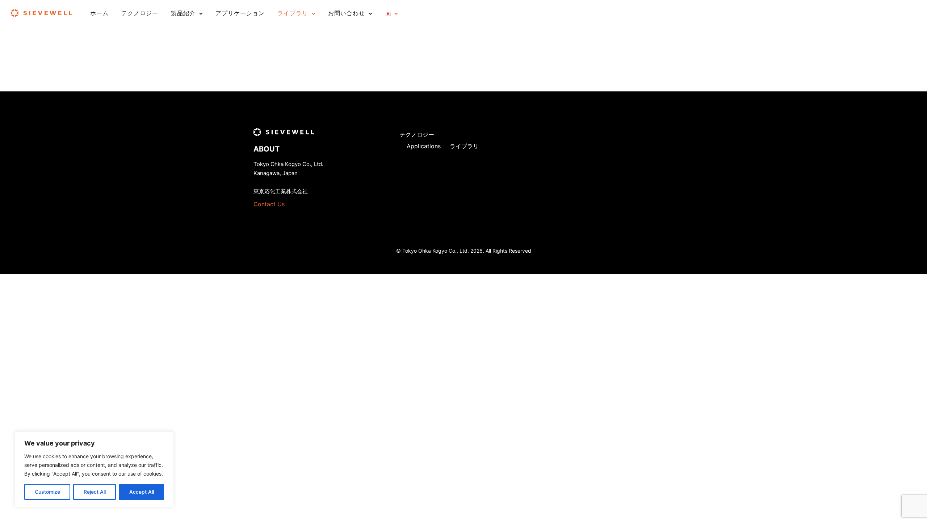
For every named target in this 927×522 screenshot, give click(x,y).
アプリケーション (240, 13)
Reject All (95, 492)
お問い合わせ (346, 13)
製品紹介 (183, 13)
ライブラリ (292, 13)
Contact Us (269, 204)
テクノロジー (139, 13)
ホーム (99, 13)
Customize (47, 492)
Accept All (141, 492)
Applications (424, 146)
